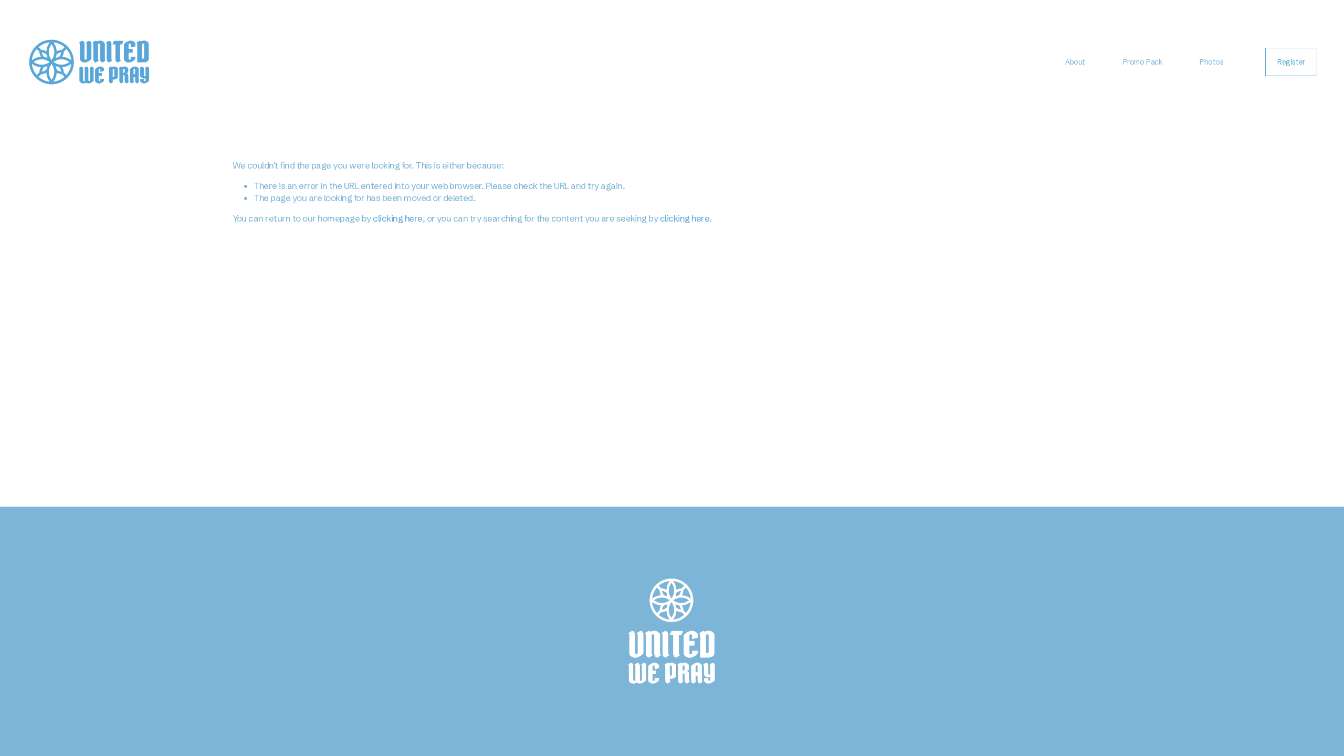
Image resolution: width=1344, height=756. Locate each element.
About (1075, 62)
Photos (1212, 62)
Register (1291, 62)
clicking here (397, 218)
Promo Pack (1142, 62)
